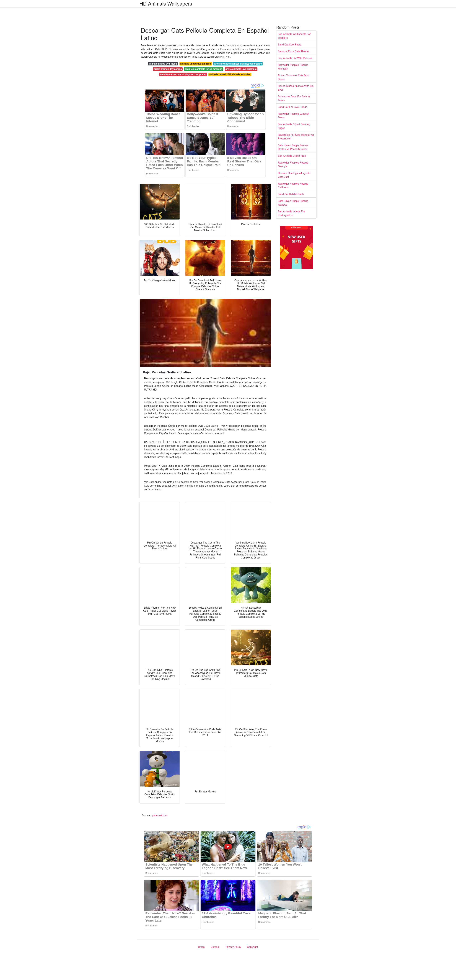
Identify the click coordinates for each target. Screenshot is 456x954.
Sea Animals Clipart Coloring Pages (294, 126)
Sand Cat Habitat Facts (291, 194)
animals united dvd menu (163, 63)
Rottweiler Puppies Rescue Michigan (293, 66)
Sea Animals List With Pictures (295, 58)
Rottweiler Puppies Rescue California (293, 185)
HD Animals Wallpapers (165, 3)
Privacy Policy (233, 946)
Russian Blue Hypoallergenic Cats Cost (294, 174)
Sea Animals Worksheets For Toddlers (294, 35)
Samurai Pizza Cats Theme (293, 51)
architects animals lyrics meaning (203, 69)
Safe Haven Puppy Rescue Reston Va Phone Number (293, 147)
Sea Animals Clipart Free (292, 155)
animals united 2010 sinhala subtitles (229, 74)
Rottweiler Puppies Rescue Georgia (293, 164)
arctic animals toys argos (168, 69)
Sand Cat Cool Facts (289, 44)
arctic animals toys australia (241, 69)
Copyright (252, 946)
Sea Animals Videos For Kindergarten (291, 213)
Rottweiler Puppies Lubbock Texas (293, 115)
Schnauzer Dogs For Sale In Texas (294, 98)
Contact (215, 946)
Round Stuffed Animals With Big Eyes (296, 87)
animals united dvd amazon (195, 63)
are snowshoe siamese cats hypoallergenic (238, 63)
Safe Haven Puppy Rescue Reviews (293, 202)
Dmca (201, 946)
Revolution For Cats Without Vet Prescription (296, 136)
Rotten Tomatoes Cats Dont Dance (293, 77)
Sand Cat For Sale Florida (292, 107)
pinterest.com (159, 815)
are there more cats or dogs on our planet (183, 74)
